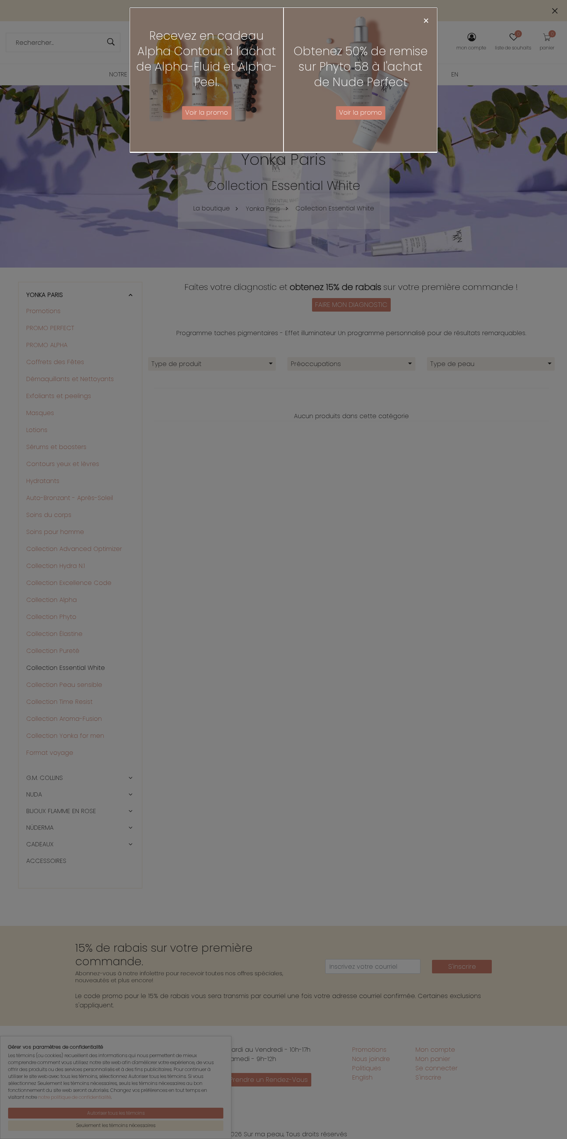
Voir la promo (206, 112)
